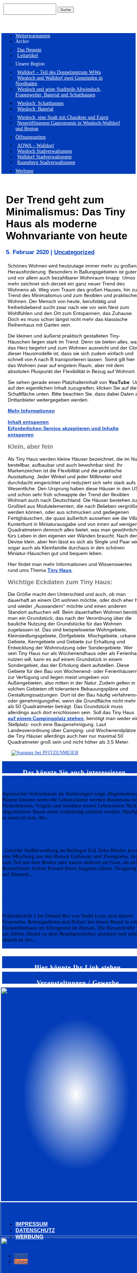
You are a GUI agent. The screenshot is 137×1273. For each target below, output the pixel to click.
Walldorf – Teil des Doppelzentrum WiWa (59, 72)
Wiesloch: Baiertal (35, 109)
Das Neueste (29, 49)
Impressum (31, 1224)
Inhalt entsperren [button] (28, 422)
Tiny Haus (59, 570)
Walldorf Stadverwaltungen (44, 156)
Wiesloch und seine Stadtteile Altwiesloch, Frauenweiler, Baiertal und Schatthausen (58, 92)
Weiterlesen (13, 823)
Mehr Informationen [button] (31, 411)
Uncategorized (74, 252)
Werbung (24, 171)
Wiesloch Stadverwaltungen (44, 151)
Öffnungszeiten (30, 137)
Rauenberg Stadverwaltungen (46, 162)
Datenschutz (35, 1230)
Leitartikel (27, 55)
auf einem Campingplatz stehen (46, 718)
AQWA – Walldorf (35, 145)
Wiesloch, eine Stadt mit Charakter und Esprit (63, 117)
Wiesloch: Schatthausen (40, 103)
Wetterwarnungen (32, 35)
